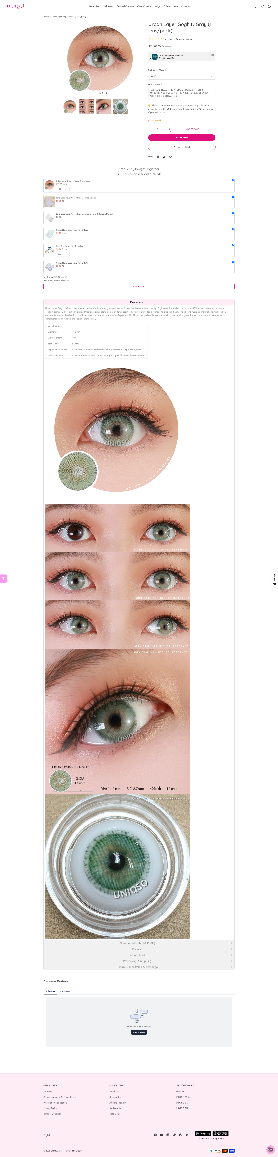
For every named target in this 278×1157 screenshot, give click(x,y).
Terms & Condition (52, 1113)
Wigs (157, 6)
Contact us (186, 6)
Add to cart (192, 129)
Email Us (113, 1091)
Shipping (47, 1091)
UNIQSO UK (181, 1102)
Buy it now (182, 137)
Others (167, 6)
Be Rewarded (115, 1108)
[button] (139, 302)
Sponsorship (115, 1097)
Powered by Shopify (73, 1150)
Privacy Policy (50, 1108)
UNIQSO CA (56, 1150)
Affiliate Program (117, 1102)
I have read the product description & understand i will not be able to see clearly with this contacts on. (179, 93)
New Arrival (93, 6)
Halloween (108, 6)
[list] (101, 59)
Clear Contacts (144, 6)
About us (179, 1091)
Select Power (157, 70)
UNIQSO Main (182, 1097)
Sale (175, 6)
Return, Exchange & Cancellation (59, 1097)
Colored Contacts (125, 6)
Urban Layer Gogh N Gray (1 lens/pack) (69, 16)
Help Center (115, 1113)
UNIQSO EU (181, 1108)
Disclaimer (155, 84)
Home (46, 16)
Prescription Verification (55, 1102)
